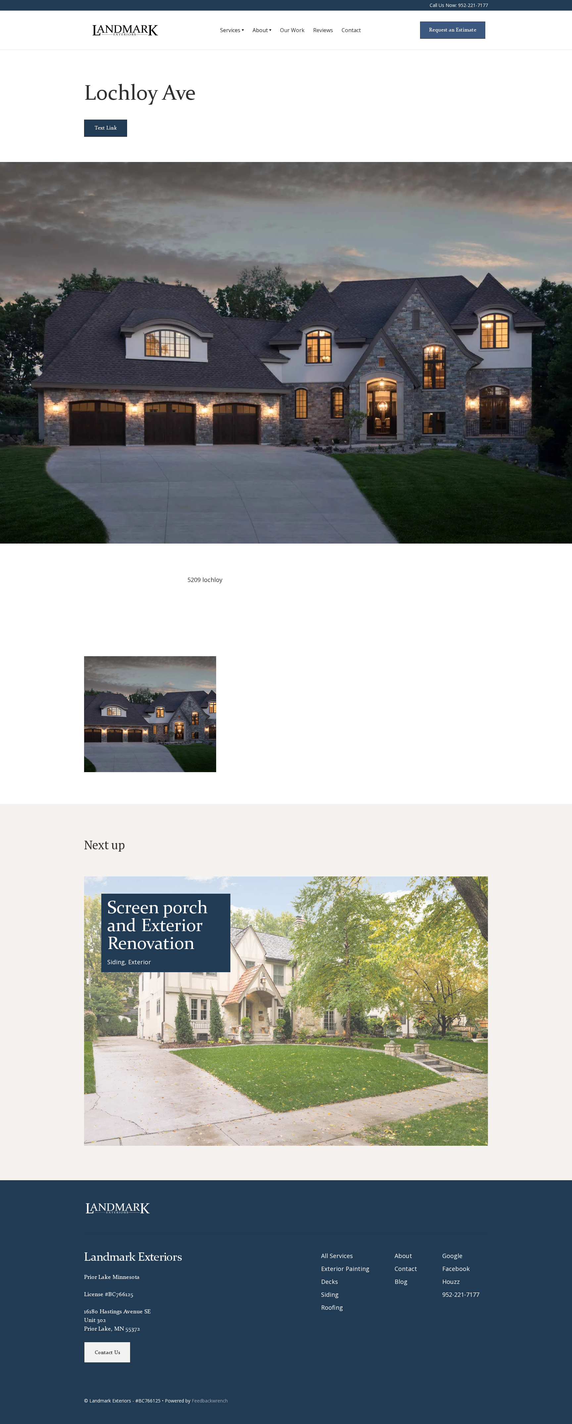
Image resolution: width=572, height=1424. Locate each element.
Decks (329, 1282)
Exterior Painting (345, 1269)
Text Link (106, 128)
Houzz (451, 1282)
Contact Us (107, 1352)
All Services (337, 1256)
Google (452, 1256)
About (403, 1256)
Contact (406, 1269)
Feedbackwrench (210, 1401)
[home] (133, 30)
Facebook (456, 1269)
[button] (232, 30)
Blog (401, 1282)
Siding (330, 1294)
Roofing (332, 1307)
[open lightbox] (150, 714)
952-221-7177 (460, 1294)
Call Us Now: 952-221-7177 (459, 5)
